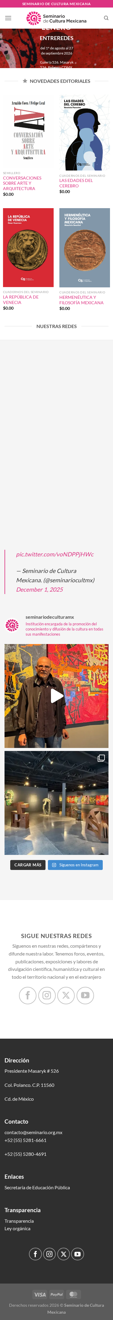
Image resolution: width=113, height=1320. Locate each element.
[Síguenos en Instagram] (47, 995)
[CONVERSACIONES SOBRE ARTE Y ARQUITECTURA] (28, 131)
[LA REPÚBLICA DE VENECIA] (28, 247)
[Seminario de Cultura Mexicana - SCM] (56, 18)
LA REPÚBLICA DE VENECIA (21, 300)
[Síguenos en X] (66, 995)
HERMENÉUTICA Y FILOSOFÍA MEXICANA (81, 300)
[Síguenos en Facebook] (27, 995)
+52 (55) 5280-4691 (25, 1154)
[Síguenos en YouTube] (85, 995)
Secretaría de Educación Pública (37, 1187)
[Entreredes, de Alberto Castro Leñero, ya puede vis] (56, 803)
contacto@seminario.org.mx (33, 1132)
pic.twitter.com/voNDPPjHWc (54, 554)
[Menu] (8, 18)
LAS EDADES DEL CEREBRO (76, 183)
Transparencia (19, 1221)
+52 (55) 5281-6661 (25, 1140)
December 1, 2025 (39, 589)
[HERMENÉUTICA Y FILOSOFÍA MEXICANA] (84, 247)
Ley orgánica (17, 1228)
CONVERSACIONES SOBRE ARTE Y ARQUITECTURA (22, 183)
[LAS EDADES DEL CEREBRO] (84, 132)
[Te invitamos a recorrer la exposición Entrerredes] (56, 696)
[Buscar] (106, 18)
